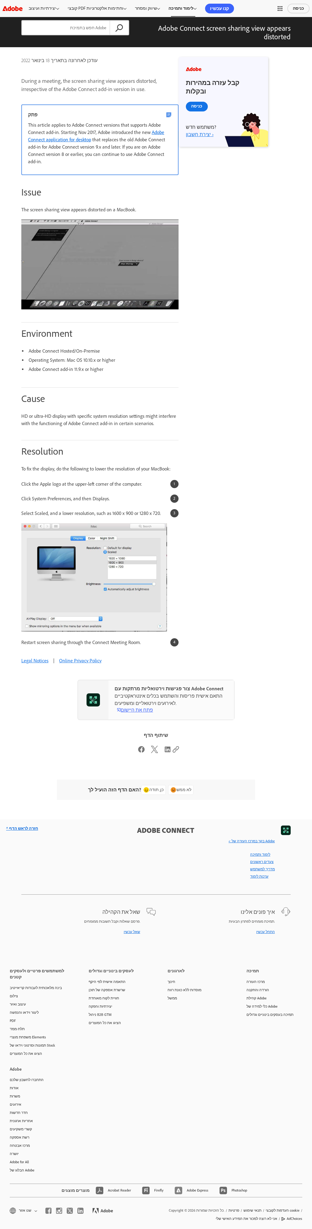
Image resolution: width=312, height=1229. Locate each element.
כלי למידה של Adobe (262, 1006)
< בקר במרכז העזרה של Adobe (252, 841)
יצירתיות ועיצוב (42, 8)
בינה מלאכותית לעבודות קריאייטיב (36, 988)
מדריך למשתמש (262, 869)
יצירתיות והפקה (100, 1006)
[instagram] (59, 1211)
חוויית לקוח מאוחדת (104, 998)
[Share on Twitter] (154, 751)
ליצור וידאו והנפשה (24, 1012)
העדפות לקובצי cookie (283, 1210)
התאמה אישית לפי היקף (107, 982)
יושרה (14, 1154)
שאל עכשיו (132, 932)
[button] (280, 8)
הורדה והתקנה (257, 990)
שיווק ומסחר (146, 8)
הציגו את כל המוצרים (26, 1053)
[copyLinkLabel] (175, 751)
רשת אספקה (19, 1137)
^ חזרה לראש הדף (22, 828)
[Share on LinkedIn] (167, 751)
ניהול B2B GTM (100, 1014)
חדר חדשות (19, 1113)
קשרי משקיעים (21, 1129)
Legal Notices (34, 661)
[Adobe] (12, 8)
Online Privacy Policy (80, 661)
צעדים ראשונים (262, 862)
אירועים (15, 1104)
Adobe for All (19, 1162)
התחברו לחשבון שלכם (27, 1080)
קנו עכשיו (219, 8)
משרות (15, 1096)
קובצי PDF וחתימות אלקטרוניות (95, 8)
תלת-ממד (17, 1029)
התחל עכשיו (265, 932)
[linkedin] (80, 1211)
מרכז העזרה (255, 982)
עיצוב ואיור (18, 1004)
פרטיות (234, 1210)
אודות (14, 1088)
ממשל (172, 998)
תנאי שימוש (252, 1210)
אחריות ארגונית (21, 1121)
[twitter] (70, 1211)
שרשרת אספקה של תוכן (107, 990)
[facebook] (48, 1211)
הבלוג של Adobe (22, 1170)
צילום (14, 996)
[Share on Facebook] (141, 751)
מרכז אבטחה (20, 1145)
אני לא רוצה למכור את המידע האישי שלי (246, 1219)
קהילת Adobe (256, 998)
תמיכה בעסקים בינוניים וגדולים (269, 1014)
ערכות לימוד (259, 876)
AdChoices (294, 1219)
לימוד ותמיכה (180, 8)
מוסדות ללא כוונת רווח (184, 990)
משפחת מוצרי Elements (28, 1037)
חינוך (171, 982)
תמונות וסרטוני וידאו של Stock (32, 1045)
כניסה (298, 8)
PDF (13, 1021)
